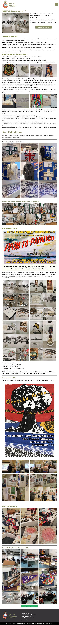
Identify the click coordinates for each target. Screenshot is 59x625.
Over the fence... (39, 135)
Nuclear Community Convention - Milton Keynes (14, 135)
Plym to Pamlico (30, 135)
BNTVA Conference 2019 (49, 135)
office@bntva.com (29, 617)
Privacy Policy (24, 619)
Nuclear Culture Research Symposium (11, 137)
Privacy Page (49, 623)
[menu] (56, 4)
